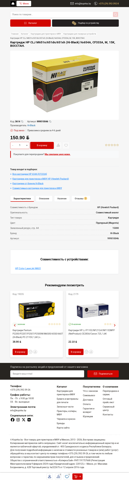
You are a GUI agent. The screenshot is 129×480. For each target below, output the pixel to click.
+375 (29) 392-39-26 (20, 389)
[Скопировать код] (22, 121)
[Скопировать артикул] (50, 121)
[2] (109, 145)
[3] (112, 145)
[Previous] (14, 325)
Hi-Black (31, 125)
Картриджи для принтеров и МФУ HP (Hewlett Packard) (40, 179)
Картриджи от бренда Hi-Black (27, 183)
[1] (106, 145)
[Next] (115, 325)
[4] (115, 145)
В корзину (42, 145)
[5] (117, 145)
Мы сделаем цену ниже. (57, 154)
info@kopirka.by (18, 410)
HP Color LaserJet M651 (28, 268)
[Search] (115, 14)
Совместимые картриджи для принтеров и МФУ (37, 188)
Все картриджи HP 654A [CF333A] (29, 174)
